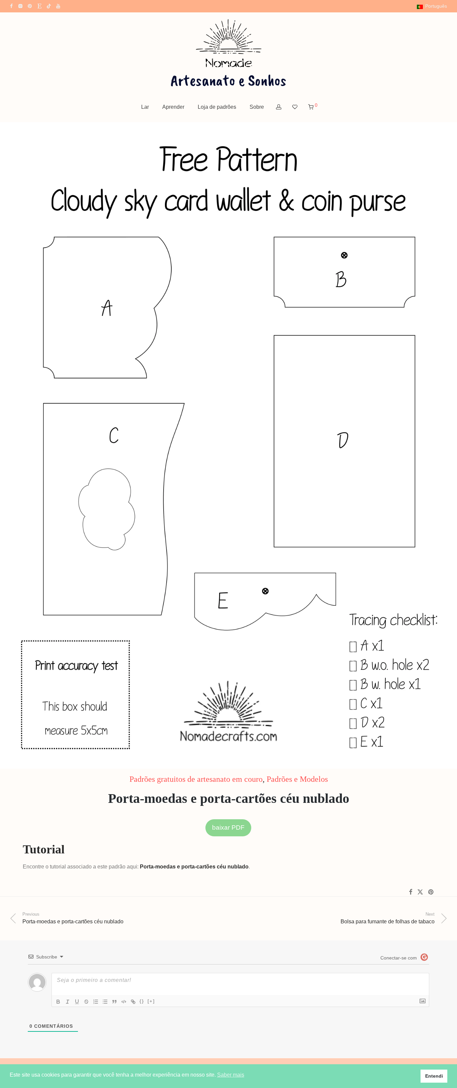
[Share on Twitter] (420, 892)
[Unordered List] (105, 1002)
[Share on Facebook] (410, 892)
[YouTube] (58, 5)
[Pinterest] (30, 5)
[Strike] (86, 1002)
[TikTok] (49, 5)
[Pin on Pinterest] (431, 892)
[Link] (133, 1002)
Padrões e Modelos (297, 779)
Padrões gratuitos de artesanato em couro (196, 779)
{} (142, 1001)
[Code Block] (123, 1002)
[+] (151, 1001)
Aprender (173, 107)
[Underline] (77, 1002)
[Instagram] (20, 5)
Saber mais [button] (230, 1075)
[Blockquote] (114, 1002)
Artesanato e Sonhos (228, 80)
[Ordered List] (95, 1002)
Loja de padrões (217, 107)
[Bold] (58, 1002)
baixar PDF (228, 827)
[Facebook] (11, 5)
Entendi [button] (434, 1076)
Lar (145, 107)
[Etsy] (39, 5)
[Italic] (67, 1002)
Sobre (257, 107)
